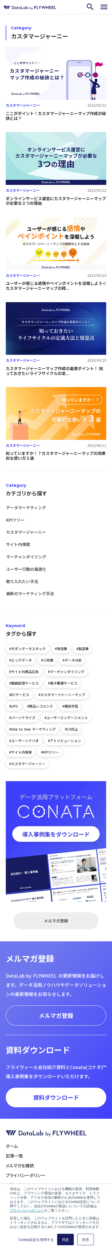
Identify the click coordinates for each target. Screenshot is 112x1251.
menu (104, 7)
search (90, 7)
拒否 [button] (85, 1239)
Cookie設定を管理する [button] (36, 1239)
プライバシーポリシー (27, 1210)
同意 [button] (65, 1239)
